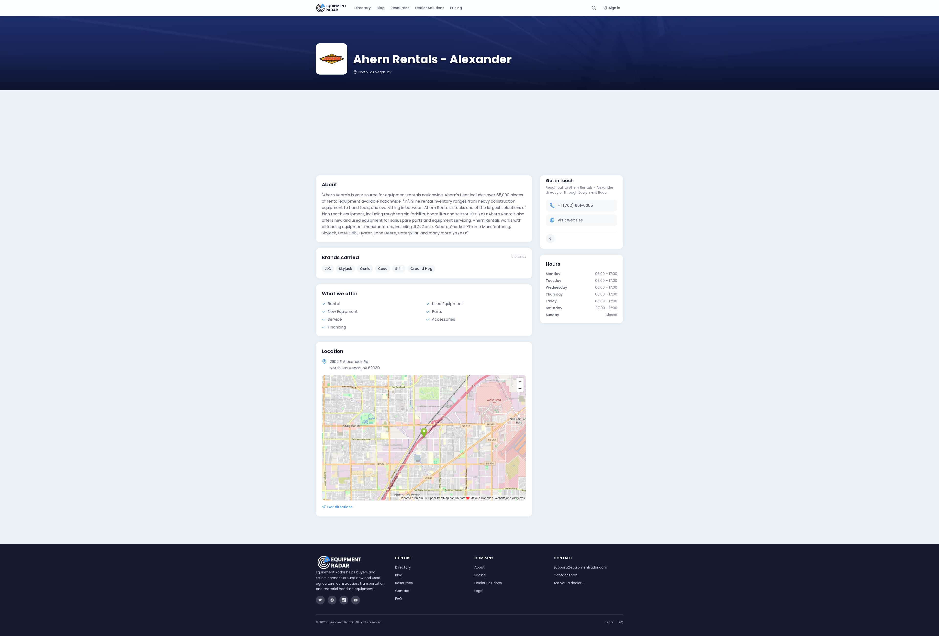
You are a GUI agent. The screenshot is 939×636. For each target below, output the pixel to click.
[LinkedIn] (343, 600)
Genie (365, 268)
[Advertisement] (469, 127)
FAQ (398, 598)
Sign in (614, 7)
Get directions (340, 506)
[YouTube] (355, 600)
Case (382, 268)
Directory (362, 7)
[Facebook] (550, 238)
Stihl (398, 268)
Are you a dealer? (568, 583)
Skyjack (345, 268)
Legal (478, 590)
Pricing (456, 7)
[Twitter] (320, 600)
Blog (381, 7)
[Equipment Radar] (331, 7)
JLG (328, 268)
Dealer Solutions (429, 7)
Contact (402, 590)
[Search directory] (593, 7)
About (479, 567)
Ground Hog (421, 268)
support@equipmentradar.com (580, 567)
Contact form (566, 575)
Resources (400, 7)
